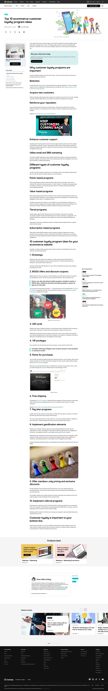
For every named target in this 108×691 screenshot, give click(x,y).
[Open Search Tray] (88, 2)
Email (27, 1)
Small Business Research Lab (25, 655)
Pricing (58, 1)
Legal (92, 685)
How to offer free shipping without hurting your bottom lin (48, 407)
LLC (74, 621)
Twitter (63, 589)
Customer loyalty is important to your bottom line (14, 87)
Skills (17, 5)
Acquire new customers (10, 76)
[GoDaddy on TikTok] (96, 680)
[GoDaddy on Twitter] (99, 680)
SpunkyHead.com (61, 586)
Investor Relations (7, 657)
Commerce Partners (64, 655)
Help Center (23, 651)
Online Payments (98, 670)
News (28, 5)
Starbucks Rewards (38, 362)
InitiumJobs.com (35, 586)
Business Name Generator (48, 657)
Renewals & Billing (84, 653)
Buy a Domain (98, 651)
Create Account (83, 655)
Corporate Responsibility (8, 655)
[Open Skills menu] (18, 5)
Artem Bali (53, 320)
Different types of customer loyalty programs (14, 82)
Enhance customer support (11, 79)
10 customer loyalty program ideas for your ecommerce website (13, 85)
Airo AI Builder (85, 286)
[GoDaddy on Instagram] (93, 680)
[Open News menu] (30, 5)
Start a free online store (36, 61)
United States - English (20, 679)
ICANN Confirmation (47, 653)
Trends (74, 581)
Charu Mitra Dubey (43, 579)
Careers (5, 653)
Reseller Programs (64, 653)
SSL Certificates (52, 1)
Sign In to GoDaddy (84, 651)
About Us (5, 651)
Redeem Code (46, 666)
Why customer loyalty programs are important (15, 73)
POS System (98, 668)
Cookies (102, 685)
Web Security (98, 664)
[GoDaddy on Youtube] (103, 680)
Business (84, 271)
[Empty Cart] (102, 2)
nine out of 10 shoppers (42, 400)
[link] (10, 32)
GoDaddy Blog (23, 657)
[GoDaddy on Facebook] (90, 680)
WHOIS (45, 664)
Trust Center (6, 664)
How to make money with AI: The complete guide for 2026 (57, 624)
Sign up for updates (93, 5)
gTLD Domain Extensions (100, 653)
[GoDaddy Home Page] (9, 680)
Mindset (22, 5)
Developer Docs (46, 651)
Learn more (49, 630)
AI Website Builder (99, 655)
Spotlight (34, 5)
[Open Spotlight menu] (37, 5)
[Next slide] (85, 609)
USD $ (29, 679)
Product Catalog (46, 668)
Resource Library (8, 5)
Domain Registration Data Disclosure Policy (28, 664)
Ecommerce (75, 578)
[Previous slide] (81, 609)
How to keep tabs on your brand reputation (45, 113)
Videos (22, 653)
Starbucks (55, 392)
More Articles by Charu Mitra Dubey (39, 593)
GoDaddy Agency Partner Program (66, 651)
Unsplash (58, 320)
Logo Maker (98, 666)
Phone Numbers (98, 672)
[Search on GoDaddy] (102, 6)
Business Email (98, 657)
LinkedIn (58, 589)
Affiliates (62, 657)
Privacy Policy (97, 685)
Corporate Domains (47, 655)
